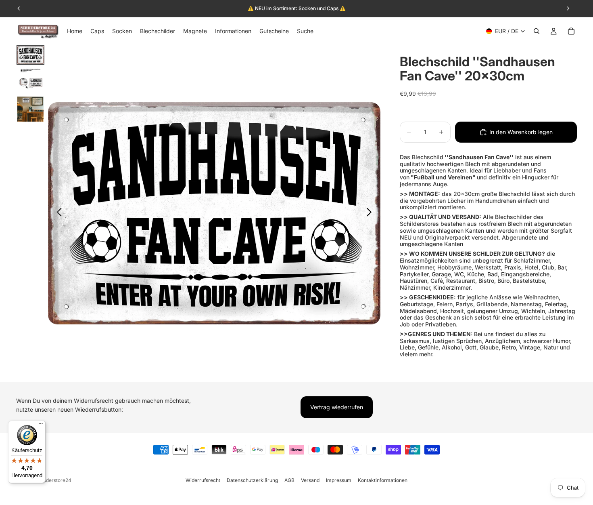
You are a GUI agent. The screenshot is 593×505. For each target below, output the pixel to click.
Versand (310, 480)
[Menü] (41, 425)
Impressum (338, 480)
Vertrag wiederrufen (336, 407)
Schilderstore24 (53, 480)
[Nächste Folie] (371, 213)
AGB (289, 480)
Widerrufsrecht (203, 480)
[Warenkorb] (571, 31)
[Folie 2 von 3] (30, 80)
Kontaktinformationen (382, 480)
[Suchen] (536, 31)
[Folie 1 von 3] (30, 54)
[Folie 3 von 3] (30, 109)
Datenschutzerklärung (252, 480)
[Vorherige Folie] (57, 213)
